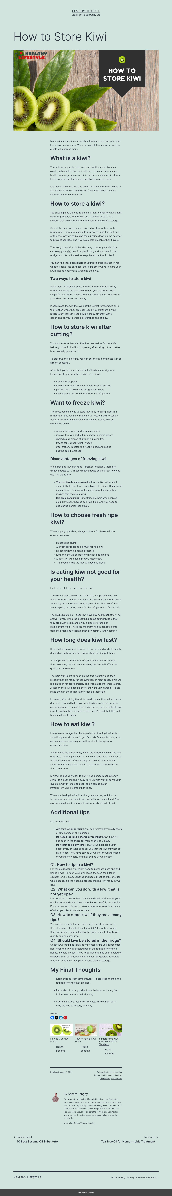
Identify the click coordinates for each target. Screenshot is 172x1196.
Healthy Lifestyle (86, 11)
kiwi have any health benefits (98, 615)
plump (73, 542)
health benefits (107, 1075)
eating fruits (103, 618)
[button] (52, 1017)
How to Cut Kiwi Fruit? (59, 1040)
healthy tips (116, 1078)
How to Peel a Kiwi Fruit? (85, 1040)
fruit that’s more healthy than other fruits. (88, 179)
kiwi (69, 251)
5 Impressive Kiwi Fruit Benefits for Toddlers (108, 1041)
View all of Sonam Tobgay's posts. (79, 1123)
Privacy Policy (118, 1177)
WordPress (152, 1177)
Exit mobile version (86, 1192)
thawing (77, 502)
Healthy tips (116, 1072)
